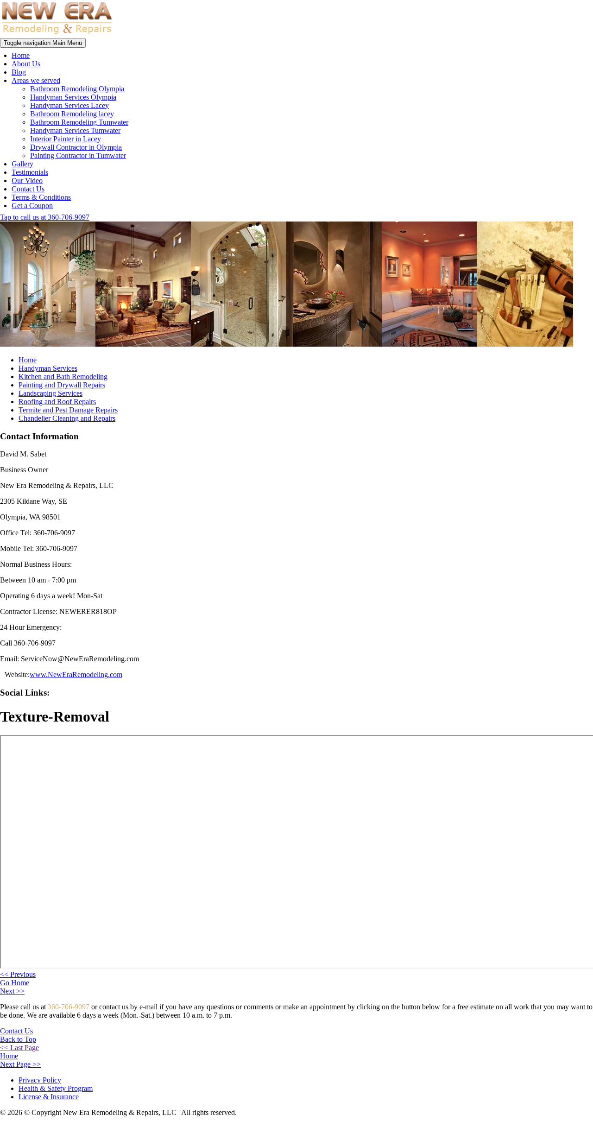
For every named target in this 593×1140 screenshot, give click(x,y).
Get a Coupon (32, 205)
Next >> (12, 991)
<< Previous (18, 974)
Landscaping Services (50, 393)
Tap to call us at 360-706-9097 (44, 217)
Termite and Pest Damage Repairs (68, 410)
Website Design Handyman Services (553, 1129)
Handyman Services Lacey (69, 105)
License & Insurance (49, 1097)
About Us (26, 64)
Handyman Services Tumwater (75, 130)
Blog (19, 72)
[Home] (57, 34)
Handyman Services (48, 368)
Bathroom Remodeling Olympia (77, 89)
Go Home (14, 983)
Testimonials (30, 172)
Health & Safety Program (56, 1088)
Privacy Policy (40, 1080)
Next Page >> (20, 1064)
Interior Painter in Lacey (65, 139)
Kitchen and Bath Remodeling (63, 376)
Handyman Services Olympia (73, 97)
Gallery (22, 164)
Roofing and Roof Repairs (57, 401)
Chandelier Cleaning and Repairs (67, 418)
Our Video (27, 180)
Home (21, 55)
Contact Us (28, 189)
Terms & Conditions (41, 197)
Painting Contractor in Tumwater (78, 155)
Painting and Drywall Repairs (62, 385)
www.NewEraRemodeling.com (76, 674)
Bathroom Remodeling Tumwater (79, 122)
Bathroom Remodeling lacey (72, 114)
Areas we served (36, 80)
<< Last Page (19, 1047)
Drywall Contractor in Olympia (76, 147)
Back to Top (18, 1039)
